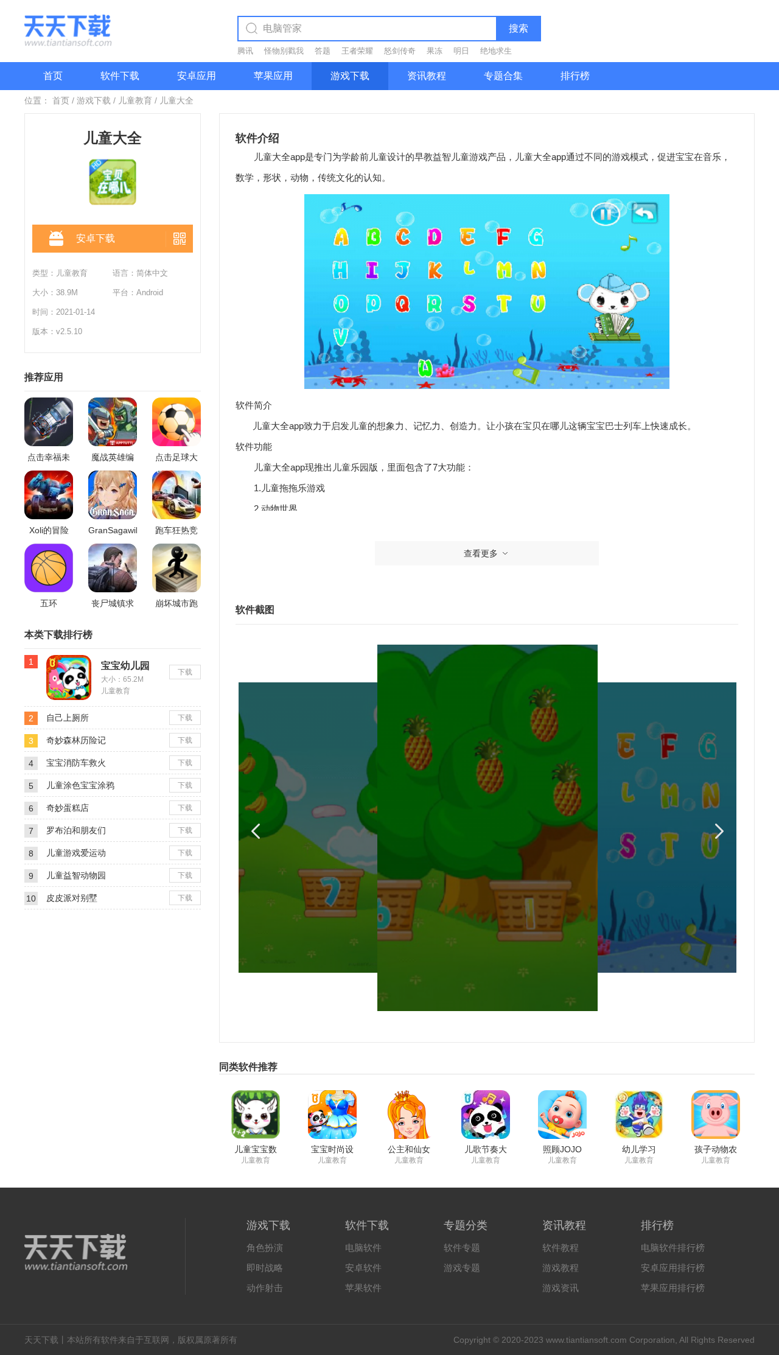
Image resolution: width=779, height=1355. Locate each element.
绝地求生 (496, 50)
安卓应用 (196, 76)
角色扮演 (264, 1247)
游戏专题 (462, 1267)
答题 (322, 50)
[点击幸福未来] (48, 421)
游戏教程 (560, 1267)
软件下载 (119, 76)
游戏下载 (349, 76)
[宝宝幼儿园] (68, 660)
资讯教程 (426, 76)
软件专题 (462, 1247)
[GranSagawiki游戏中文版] (112, 495)
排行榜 (575, 76)
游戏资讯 (560, 1288)
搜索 (518, 28)
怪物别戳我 (284, 50)
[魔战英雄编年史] (112, 421)
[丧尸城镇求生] (112, 568)
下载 (185, 672)
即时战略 (264, 1267)
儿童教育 (135, 100)
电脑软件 (363, 1247)
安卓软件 (363, 1267)
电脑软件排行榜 (673, 1247)
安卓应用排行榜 (673, 1267)
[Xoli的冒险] (48, 495)
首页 (53, 76)
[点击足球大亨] (176, 421)
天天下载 (41, 1340)
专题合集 (503, 76)
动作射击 (264, 1288)
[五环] (48, 568)
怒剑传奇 (400, 50)
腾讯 (245, 50)
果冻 (434, 50)
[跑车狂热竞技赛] (176, 495)
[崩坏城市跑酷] (176, 568)
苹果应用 (273, 76)
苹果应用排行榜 (673, 1288)
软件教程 (560, 1247)
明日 (461, 50)
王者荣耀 (357, 50)
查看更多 (481, 553)
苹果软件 (363, 1288)
